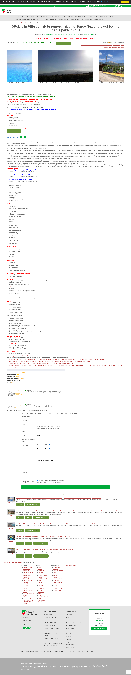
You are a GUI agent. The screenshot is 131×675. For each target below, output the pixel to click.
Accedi (91, 651)
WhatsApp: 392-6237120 (92, 6)
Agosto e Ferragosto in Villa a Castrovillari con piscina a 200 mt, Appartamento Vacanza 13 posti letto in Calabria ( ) (56, 359)
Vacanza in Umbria (71, 566)
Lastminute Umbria (60, 11)
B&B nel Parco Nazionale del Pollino (63, 549)
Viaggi (55, 587)
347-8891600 (103, 5)
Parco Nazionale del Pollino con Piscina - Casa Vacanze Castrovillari (61, 34)
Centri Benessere (58, 574)
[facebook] (21, 137)
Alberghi (55, 569)
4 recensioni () (81, 38)
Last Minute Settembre (26, 569)
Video (74, 11)
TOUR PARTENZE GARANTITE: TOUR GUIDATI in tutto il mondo (28, 601)
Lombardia (41, 584)
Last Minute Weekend (26, 578)
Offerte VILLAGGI (28, 597)
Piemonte (41, 589)
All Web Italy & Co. (27, 617)
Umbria (40, 598)
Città (23, 431)
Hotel (67, 617)
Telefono (24, 420)
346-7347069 (95, 5)
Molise (40, 587)
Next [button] (125, 71)
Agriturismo (56, 567)
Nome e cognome (26, 416)
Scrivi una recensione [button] (99, 628)
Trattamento (25, 461)
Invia (65, 487)
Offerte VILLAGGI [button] (64, 19)
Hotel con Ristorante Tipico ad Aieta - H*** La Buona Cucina (101, 511)
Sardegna (41, 592)
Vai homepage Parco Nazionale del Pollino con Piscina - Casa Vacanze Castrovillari (29, 356)
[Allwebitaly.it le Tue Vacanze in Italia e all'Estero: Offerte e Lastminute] (8, 11)
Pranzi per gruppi (71, 625)
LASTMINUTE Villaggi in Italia (51, 638)
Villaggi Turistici (57, 589)
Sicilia (39, 593)
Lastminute (14, 23)
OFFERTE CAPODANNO (27, 574)
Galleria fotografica (56, 38)
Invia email (46, 38)
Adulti (23, 453)
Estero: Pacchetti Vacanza (28, 584)
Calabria (40, 572)
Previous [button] (5, 71)
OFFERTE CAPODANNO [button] (60, 16)
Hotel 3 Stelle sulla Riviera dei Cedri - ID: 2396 (58, 536)
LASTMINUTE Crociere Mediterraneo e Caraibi (27, 589)
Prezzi (71, 38)
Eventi (69, 11)
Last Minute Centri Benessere (28, 581)
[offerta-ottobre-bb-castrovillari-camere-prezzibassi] (11, 550)
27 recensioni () (32, 504)
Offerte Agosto (27, 567)
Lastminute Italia (35, 11)
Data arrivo (25, 445)
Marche (40, 585)
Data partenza (26, 449)
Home (8, 23)
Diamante (11, 502)
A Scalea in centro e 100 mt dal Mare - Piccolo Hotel (80, 524)
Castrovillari (86, 34)
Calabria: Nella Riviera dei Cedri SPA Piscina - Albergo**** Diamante (82, 498)
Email (23, 424)
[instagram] (25, 137)
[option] (65, 67)
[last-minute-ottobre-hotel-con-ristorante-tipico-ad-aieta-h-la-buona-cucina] (11, 512)
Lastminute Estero (48, 11)
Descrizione (38, 38)
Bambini (24, 457)
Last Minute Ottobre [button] (46, 16)
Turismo (55, 585)
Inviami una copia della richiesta (28, 482)
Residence (56, 580)
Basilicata (41, 570)
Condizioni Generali (83, 651)
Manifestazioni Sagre (59, 579)
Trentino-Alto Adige (43, 597)
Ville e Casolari (57, 590)
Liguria (40, 582)
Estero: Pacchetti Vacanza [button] (107, 16)
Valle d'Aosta (41, 600)
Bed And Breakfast (58, 570)
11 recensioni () (41, 543)
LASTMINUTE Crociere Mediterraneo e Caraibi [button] (28, 19)
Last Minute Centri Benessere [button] (90, 16)
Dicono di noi (82, 11)
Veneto (40, 602)
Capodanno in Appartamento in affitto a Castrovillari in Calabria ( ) (42, 363)
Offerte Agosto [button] (20, 16)
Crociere (55, 575)
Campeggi (56, 572)
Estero (40, 577)
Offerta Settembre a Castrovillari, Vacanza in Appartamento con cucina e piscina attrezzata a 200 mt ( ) (50, 361)
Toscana (40, 595)
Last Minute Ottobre (23, 23)
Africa (40, 569)
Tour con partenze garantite (74, 623)
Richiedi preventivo (63, 43)
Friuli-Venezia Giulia (43, 579)
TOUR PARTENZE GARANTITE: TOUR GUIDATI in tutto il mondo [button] (87, 19)
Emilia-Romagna (42, 575)
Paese (23, 435)
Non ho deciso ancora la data (28, 440)
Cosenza (93, 34)
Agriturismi (69, 614)
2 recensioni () (41, 556)
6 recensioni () (41, 517)
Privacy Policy (73, 651)
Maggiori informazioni (105, 1)
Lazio (39, 580)
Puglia (40, 590)
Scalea (11, 528)
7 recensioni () (32, 530)
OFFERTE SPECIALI (11, 17)
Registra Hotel (93, 11)
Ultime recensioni (27, 620)
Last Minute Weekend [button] (74, 16)
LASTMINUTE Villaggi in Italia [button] (50, 19)
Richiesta (24, 472)
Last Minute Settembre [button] (32, 16)
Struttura (20, 504)
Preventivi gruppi (70, 628)
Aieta (11, 515)
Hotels (55, 577)
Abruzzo (40, 567)
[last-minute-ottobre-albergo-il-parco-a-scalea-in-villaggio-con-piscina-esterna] (11, 537)
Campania (41, 574)
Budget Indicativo (26, 465)
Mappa (65, 38)
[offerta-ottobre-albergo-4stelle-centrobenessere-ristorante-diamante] (11, 499)
